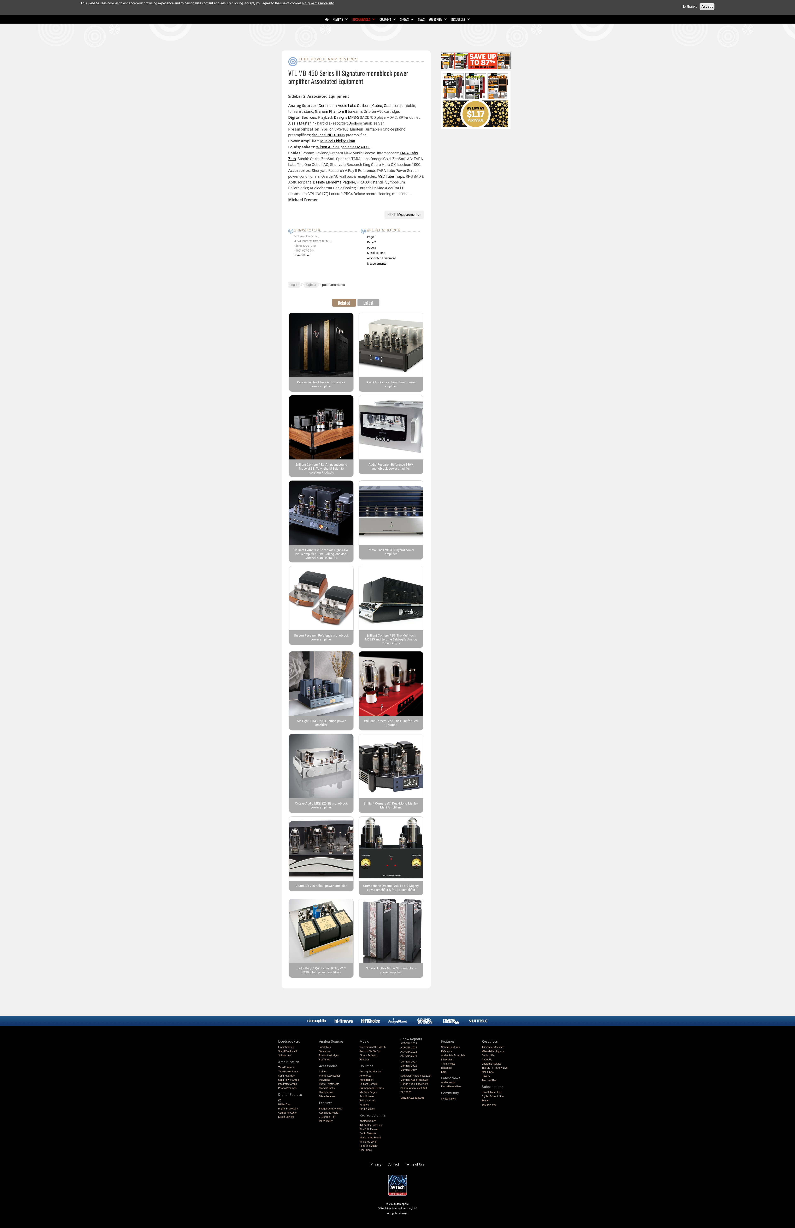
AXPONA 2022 (408, 1051)
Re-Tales (364, 1104)
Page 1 (371, 237)
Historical (446, 1067)
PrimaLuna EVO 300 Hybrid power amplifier (391, 552)
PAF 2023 (405, 1092)
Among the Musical (370, 1071)
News (421, 19)
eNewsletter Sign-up (493, 1051)
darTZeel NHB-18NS (328, 135)
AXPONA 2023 (408, 1047)
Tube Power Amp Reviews (328, 59)
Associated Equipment (381, 258)
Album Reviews (368, 1055)
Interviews (446, 1059)
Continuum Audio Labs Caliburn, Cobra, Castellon (359, 105)
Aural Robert (366, 1079)
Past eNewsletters (451, 1086)
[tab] (344, 303)
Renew (485, 1100)
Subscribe (435, 19)
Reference (446, 1051)
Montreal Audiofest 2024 (414, 1079)
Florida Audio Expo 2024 (414, 1084)
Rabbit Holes (367, 1096)
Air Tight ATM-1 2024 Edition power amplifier (321, 723)
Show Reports (411, 1039)
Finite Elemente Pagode (335, 182)
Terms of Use (489, 1080)
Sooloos (355, 123)
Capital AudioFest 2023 (413, 1088)
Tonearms (324, 1051)
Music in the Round (370, 1137)
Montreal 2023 (408, 1061)
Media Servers (286, 1116)
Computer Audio (287, 1112)
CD (280, 1100)
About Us (487, 1059)
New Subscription (491, 1092)
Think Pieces (448, 1063)
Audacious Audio (328, 1112)
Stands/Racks (327, 1088)
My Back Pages (368, 1092)
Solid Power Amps (288, 1079)
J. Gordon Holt (327, 1116)
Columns (385, 19)
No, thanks (689, 6)
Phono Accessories (329, 1075)
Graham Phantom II (331, 111)
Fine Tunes (366, 1150)
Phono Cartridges (329, 1055)
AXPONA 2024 (408, 1043)
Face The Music (368, 1145)
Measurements (408, 215)
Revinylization (367, 1108)
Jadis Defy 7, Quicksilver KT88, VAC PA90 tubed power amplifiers (321, 970)
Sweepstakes (448, 1098)
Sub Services (489, 1104)
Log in (294, 285)
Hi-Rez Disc (284, 1104)
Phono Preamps (287, 1088)
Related (344, 302)
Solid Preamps (286, 1075)
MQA (444, 1072)
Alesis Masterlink (302, 123)
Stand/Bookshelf (287, 1051)
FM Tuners (325, 1059)
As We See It (366, 1075)
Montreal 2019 (408, 1070)
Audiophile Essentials (453, 1055)
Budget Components (330, 1108)
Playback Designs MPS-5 (338, 117)
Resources (458, 19)
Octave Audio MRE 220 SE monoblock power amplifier (321, 805)
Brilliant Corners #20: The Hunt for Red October (391, 723)
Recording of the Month (373, 1047)
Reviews (338, 19)
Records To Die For (370, 1051)
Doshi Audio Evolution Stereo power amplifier (391, 384)
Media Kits (488, 1072)
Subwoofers (285, 1055)
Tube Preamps (286, 1067)
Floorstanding (286, 1047)
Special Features (450, 1047)
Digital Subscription (493, 1096)
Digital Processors (288, 1108)
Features (364, 1059)
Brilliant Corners (368, 1084)
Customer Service (491, 1063)
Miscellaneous (327, 1096)
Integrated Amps (287, 1084)
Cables (323, 1071)
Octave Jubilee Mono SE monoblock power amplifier (391, 970)
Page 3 (371, 247)
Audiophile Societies (493, 1047)
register (311, 285)
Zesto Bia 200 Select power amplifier (321, 886)
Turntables (325, 1047)
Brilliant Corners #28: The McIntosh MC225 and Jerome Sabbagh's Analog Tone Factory (391, 639)
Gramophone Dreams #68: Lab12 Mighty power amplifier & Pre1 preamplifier (391, 888)
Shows (404, 19)
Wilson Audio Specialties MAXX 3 (343, 147)
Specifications (376, 252)
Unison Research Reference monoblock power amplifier (321, 637)
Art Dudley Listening (371, 1125)
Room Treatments (329, 1084)
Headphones (326, 1092)
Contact (393, 1164)
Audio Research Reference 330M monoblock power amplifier (391, 466)
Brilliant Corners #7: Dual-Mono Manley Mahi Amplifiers (391, 805)
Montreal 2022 (408, 1065)
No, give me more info (318, 3)
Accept (707, 6)
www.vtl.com (302, 255)
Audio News (448, 1082)
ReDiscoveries (367, 1100)
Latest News (450, 1078)
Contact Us (488, 1055)
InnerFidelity (326, 1121)
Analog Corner (368, 1121)
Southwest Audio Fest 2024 (415, 1075)
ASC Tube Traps (391, 176)
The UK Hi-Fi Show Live (494, 1067)
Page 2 (371, 242)
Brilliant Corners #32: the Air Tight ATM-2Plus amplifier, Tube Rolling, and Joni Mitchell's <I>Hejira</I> (321, 554)
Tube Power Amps (288, 1071)
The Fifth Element (369, 1129)
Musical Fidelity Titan (337, 141)
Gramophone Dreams (372, 1088)
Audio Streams (368, 1133)
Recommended (361, 19)
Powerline (324, 1079)
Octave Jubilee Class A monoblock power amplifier (321, 384)
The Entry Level (368, 1141)
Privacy (486, 1076)
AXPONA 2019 (408, 1055)
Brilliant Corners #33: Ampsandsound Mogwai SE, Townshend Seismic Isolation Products (321, 468)
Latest (368, 302)
